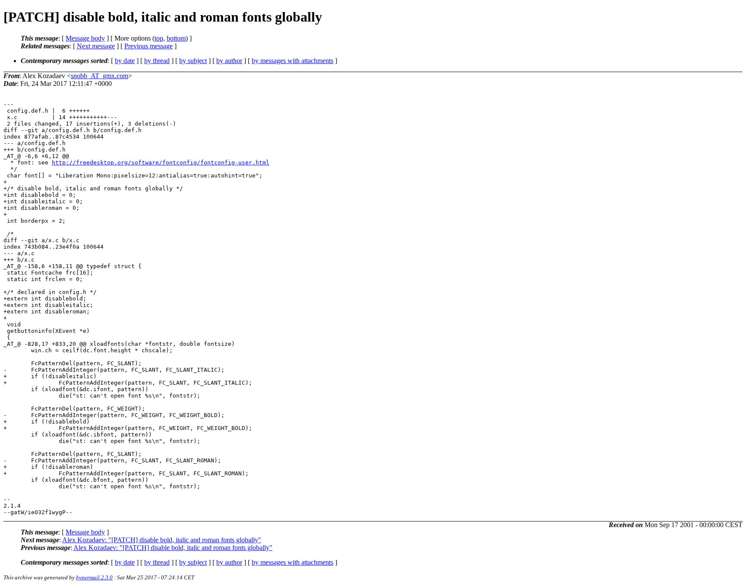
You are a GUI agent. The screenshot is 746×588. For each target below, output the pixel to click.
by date (125, 60)
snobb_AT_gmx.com (99, 75)
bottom (176, 38)
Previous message (148, 46)
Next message (96, 46)
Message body (85, 38)
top (159, 38)
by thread (157, 60)
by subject (193, 60)
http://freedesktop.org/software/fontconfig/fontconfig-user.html (160, 162)
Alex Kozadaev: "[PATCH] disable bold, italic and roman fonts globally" (161, 540)
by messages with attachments (292, 60)
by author (229, 60)
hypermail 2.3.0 (94, 577)
